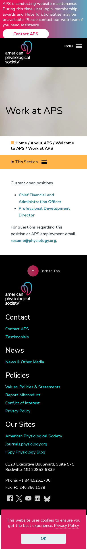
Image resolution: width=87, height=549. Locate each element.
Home (22, 143)
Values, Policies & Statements (32, 387)
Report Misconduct (22, 395)
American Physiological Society (33, 436)
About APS (42, 143)
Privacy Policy (17, 411)
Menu (69, 46)
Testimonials (17, 337)
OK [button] (43, 538)
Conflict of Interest (22, 403)
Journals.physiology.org (26, 444)
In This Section (25, 161)
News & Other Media (24, 362)
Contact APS (25, 34)
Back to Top (50, 270)
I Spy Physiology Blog (25, 452)
